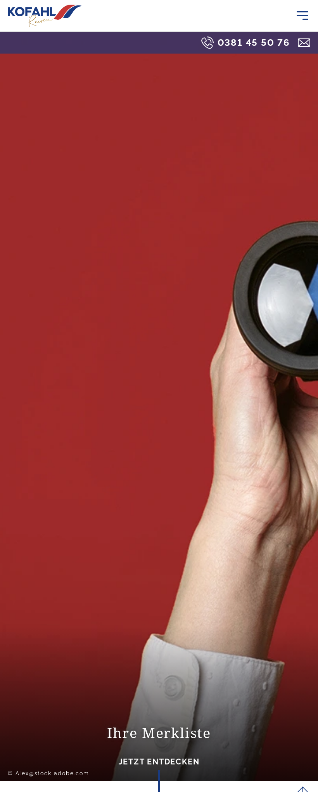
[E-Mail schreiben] (304, 42)
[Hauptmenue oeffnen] (302, 15)
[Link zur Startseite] (45, 16)
